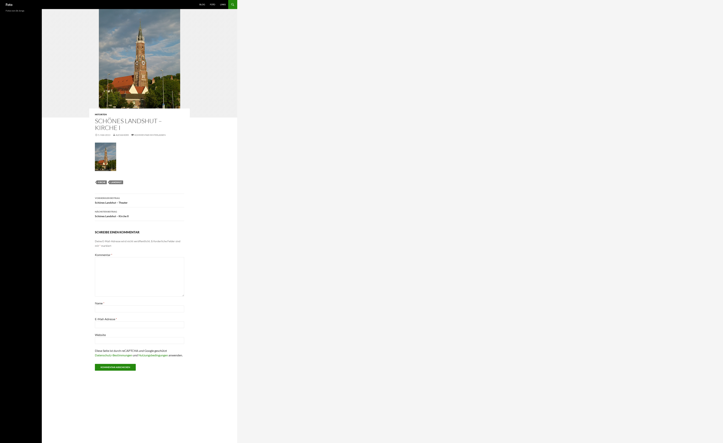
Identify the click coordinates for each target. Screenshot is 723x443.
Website (100, 335)
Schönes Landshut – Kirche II (112, 214)
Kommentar (103, 255)
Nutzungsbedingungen (153, 355)
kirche (101, 182)
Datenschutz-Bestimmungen (113, 355)
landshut (116, 182)
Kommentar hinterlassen (150, 135)
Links (223, 4)
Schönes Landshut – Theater (111, 200)
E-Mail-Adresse (106, 319)
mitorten (101, 114)
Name (99, 303)
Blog (202, 4)
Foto (9, 4)
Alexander (122, 135)
